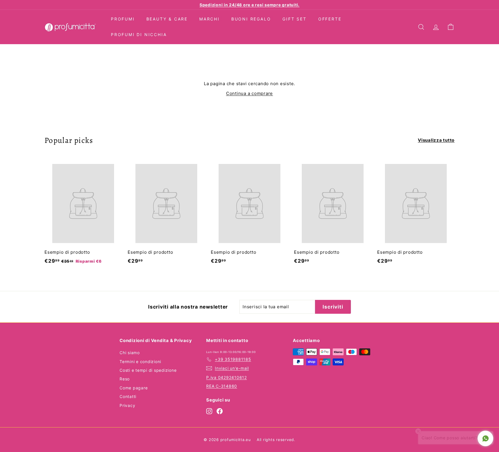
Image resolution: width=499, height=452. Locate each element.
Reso (125, 378)
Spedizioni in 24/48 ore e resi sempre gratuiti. (249, 4)
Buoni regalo (251, 18)
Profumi (123, 18)
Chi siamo (130, 352)
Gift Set (294, 18)
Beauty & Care (167, 18)
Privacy (127, 405)
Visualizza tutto (436, 140)
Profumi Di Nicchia (139, 34)
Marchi (209, 18)
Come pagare (134, 387)
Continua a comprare (249, 93)
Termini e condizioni (140, 361)
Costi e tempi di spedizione (148, 370)
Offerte (330, 18)
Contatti (128, 396)
